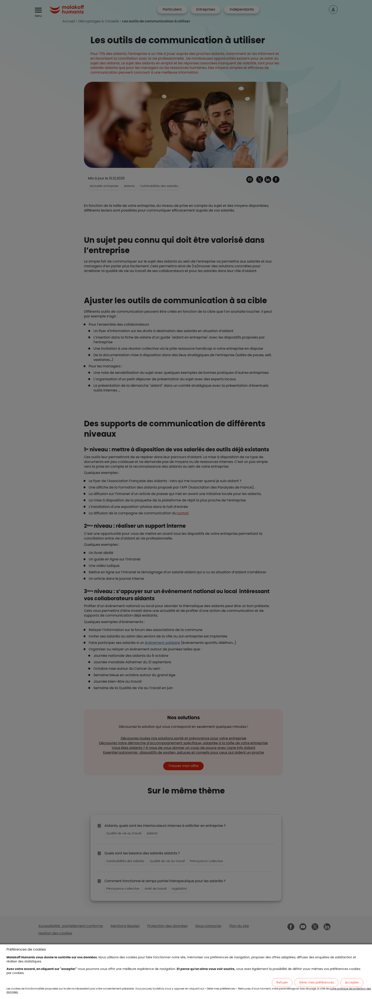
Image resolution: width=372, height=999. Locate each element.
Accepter (352, 982)
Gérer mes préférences (316, 982)
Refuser (282, 982)
